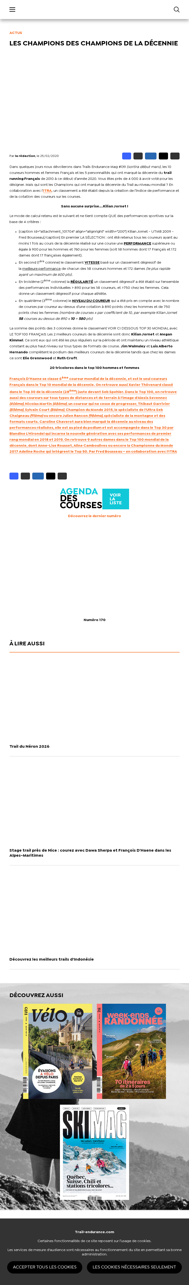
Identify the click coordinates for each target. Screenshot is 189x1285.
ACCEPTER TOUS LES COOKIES (45, 1267)
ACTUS (15, 32)
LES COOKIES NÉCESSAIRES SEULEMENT (134, 1267)
